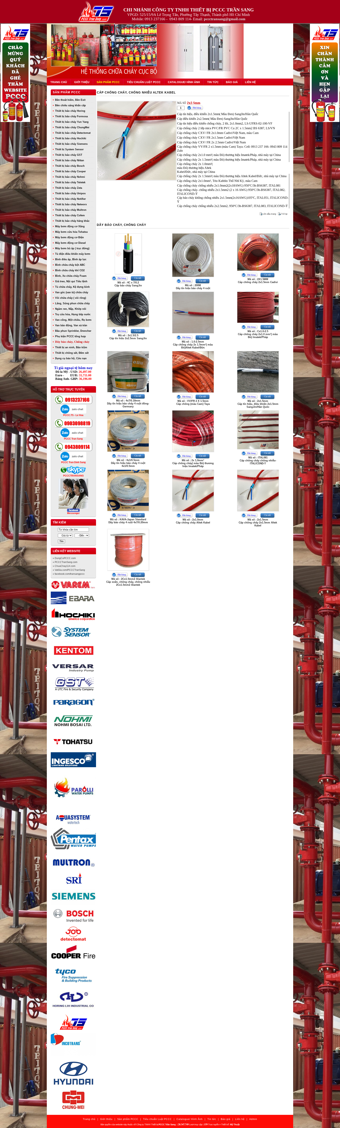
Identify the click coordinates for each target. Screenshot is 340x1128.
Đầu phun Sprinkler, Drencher (73, 330)
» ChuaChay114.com (64, 566)
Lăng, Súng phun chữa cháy (72, 303)
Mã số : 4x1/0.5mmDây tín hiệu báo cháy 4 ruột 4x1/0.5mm (128, 463)
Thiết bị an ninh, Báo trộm (71, 347)
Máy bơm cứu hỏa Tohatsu (71, 231)
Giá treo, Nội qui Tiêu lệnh (71, 281)
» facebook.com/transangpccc (69, 574)
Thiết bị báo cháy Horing (70, 110)
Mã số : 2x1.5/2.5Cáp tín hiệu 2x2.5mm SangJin (128, 337)
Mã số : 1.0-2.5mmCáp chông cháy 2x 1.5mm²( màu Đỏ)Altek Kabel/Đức (193, 344)
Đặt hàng (197, 107)
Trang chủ (58, 82)
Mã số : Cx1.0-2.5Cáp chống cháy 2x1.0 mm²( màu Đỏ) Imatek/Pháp (258, 334)
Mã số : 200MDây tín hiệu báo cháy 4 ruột (193, 287)
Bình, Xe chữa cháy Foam (71, 275)
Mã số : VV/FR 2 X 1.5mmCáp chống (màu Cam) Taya (193, 402)
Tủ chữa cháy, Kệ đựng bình (72, 286)
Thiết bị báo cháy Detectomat (73, 132)
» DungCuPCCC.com (64, 558)
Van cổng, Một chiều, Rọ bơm (73, 319)
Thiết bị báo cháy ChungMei (72, 127)
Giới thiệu (81, 82)
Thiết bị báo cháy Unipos (70, 193)
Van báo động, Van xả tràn (71, 325)
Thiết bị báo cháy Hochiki (70, 138)
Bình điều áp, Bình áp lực (70, 259)
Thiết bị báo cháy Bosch (70, 165)
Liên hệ (250, 82)
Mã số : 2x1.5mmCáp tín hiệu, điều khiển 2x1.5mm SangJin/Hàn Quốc (257, 404)
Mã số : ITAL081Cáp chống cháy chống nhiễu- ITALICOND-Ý (258, 460)
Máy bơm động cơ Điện (69, 237)
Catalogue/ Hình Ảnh (184, 82)
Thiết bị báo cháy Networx (71, 204)
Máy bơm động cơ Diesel (70, 242)
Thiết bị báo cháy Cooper (70, 171)
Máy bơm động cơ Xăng (70, 226)
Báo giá (232, 82)
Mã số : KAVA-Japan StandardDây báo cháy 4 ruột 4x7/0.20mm (128, 521)
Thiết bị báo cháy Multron (70, 209)
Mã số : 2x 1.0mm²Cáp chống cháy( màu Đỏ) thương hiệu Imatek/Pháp (193, 463)
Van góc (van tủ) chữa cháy (71, 292)
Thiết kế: (230, 1124)
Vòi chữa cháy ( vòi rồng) (70, 297)
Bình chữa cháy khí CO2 (70, 270)
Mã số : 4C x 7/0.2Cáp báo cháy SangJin (128, 284)
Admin (253, 1119)
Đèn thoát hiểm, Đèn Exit (70, 99)
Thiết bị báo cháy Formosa (71, 116)
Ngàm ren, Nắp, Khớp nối (70, 308)
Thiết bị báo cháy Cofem (70, 215)
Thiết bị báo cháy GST (68, 154)
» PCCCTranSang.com (65, 562)
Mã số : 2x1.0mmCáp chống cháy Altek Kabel (193, 521)
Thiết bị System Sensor (69, 149)
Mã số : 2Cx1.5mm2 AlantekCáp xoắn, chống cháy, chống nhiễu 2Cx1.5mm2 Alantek (128, 581)
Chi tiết (137, 278)
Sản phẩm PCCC (108, 82)
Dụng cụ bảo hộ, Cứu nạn (71, 358)
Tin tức (213, 82)
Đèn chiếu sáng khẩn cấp (70, 105)
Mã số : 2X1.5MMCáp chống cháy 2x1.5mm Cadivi (258, 281)
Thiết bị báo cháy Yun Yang (72, 121)
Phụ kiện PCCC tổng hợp (70, 336)
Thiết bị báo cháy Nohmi (70, 176)
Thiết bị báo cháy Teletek (70, 182)
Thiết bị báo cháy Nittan (69, 160)
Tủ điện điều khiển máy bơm (72, 253)
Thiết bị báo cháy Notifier (70, 198)
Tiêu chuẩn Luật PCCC (144, 82)
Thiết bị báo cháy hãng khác (72, 220)
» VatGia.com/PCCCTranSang (69, 570)
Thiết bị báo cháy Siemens (71, 143)
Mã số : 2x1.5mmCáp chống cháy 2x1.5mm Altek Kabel (258, 522)
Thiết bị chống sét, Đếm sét (72, 352)
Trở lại (284, 214)
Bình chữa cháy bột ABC (70, 264)
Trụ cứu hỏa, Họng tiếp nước (73, 314)
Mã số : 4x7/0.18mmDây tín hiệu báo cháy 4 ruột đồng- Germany (128, 403)
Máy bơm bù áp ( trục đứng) (72, 248)
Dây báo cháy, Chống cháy (72, 341)
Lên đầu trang (269, 214)
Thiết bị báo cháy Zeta (68, 187)
